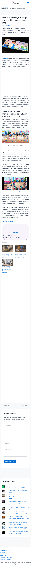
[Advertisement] (15, 82)
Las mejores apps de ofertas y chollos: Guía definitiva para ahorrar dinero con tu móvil (19, 518)
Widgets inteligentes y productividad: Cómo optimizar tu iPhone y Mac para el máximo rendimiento (7, 269)
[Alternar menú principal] (28, 3)
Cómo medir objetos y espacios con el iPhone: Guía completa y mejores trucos (19, 496)
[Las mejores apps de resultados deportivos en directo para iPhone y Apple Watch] (7, 248)
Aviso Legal (3, 555)
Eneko (15, 232)
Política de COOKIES (5, 559)
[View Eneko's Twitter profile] (15, 228)
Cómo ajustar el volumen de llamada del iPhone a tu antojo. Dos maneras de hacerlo (18, 503)
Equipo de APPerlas (5, 550)
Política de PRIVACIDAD (6, 557)
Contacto (2, 552)
